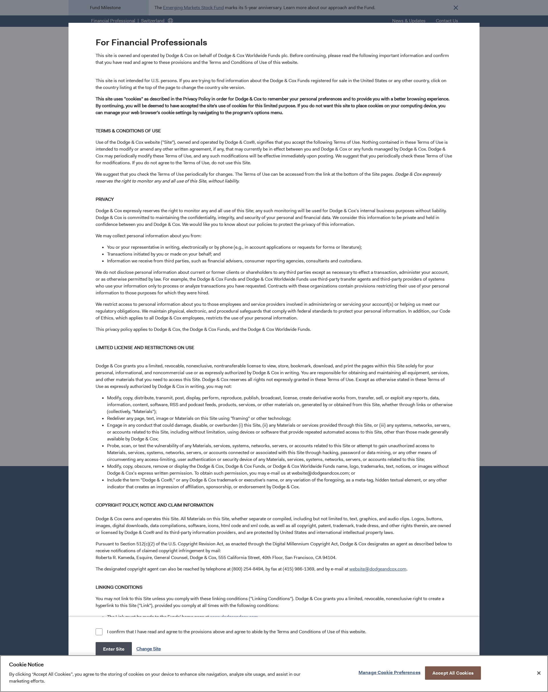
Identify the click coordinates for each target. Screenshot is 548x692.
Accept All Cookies (453, 673)
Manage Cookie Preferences (389, 672)
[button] (149, 648)
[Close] (539, 673)
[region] (274, 673)
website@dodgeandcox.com (377, 569)
